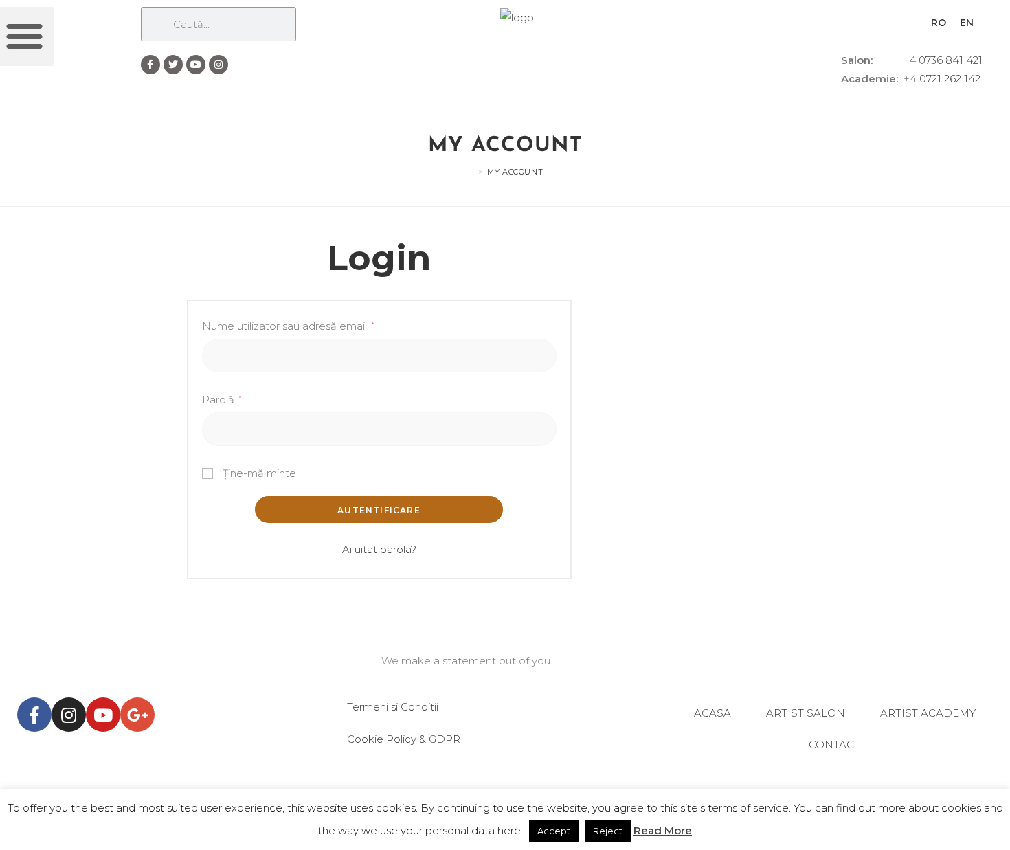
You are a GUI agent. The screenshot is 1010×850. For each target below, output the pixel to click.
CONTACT (834, 744)
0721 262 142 (949, 78)
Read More (662, 830)
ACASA (712, 712)
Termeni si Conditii (392, 706)
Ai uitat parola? (379, 549)
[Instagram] (218, 64)
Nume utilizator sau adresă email (288, 326)
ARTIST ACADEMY (928, 712)
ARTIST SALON (805, 712)
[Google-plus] (137, 714)
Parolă (221, 399)
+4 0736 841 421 (943, 60)
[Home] (470, 172)
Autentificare (378, 510)
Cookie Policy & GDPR (403, 739)
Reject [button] (607, 830)
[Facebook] (150, 64)
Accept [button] (553, 830)
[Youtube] (195, 64)
